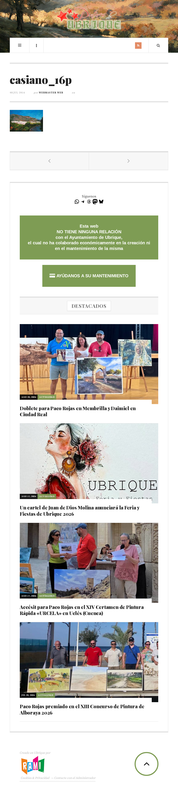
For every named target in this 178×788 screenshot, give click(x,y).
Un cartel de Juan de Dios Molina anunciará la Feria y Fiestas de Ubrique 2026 (79, 510)
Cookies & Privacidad (35, 778)
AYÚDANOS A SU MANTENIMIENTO (91, 275)
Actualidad (46, 397)
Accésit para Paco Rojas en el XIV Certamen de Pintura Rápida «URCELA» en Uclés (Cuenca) (81, 610)
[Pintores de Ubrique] (89, 18)
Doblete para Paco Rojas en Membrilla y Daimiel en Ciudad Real (78, 411)
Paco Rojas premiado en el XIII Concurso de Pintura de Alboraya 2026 (82, 709)
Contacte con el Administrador (75, 778)
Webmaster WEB (51, 92)
